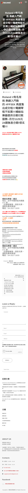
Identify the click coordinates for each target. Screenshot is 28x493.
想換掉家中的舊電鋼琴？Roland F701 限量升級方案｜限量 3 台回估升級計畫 (14, 391)
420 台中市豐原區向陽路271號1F (11, 470)
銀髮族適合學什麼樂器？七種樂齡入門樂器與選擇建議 (13, 387)
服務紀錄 (4, 415)
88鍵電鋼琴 (15, 264)
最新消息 (11, 261)
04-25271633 (7, 467)
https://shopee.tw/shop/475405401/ (15, 231)
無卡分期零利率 (20, 262)
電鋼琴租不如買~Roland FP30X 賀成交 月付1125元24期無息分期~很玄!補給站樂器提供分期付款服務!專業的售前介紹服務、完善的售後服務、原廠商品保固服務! (9, 287)
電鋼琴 (15, 262)
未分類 (3, 425)
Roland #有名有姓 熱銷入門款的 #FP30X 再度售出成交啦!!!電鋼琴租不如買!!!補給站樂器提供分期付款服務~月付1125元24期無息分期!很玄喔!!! (13, 112)
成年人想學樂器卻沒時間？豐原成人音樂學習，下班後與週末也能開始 (13, 395)
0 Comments (18, 92)
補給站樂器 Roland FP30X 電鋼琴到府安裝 (19, 277)
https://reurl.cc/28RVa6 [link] (17, 241)
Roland (11, 262)
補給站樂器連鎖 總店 (10, 483)
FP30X (23, 264)
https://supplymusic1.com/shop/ (14, 229)
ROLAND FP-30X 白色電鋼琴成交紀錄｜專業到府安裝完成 (14, 400)
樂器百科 (4, 413)
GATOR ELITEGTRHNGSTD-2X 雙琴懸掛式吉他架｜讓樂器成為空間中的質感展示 (13, 383)
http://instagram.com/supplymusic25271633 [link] (12, 239)
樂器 (20, 264)
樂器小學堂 (4, 418)
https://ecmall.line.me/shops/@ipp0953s (11, 234)
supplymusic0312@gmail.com (11, 473)
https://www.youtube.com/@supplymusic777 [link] (12, 244)
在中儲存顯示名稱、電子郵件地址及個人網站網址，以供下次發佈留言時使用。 (13, 345)
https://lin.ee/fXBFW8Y (12, 155)
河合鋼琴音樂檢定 (6, 420)
